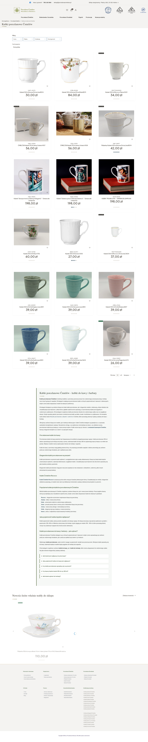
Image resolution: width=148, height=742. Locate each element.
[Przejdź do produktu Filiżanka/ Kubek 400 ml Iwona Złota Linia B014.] (116, 123)
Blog (24, 695)
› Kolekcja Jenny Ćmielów (88, 705)
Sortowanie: (16, 44)
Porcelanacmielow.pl (71, 735)
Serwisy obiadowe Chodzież (89, 675)
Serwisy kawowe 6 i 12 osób (69, 677)
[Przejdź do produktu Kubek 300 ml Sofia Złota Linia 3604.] (74, 338)
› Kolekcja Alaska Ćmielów (88, 708)
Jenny (43, 506)
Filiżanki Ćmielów (67, 678)
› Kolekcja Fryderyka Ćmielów (89, 701)
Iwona (43, 511)
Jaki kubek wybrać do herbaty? (52, 576)
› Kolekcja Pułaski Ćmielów (89, 718)
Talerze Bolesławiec (67, 697)
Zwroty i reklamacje (47, 691)
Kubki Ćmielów (66, 680)
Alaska (43, 499)
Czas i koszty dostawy (28, 677)
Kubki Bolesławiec (67, 691)
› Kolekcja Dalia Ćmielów (88, 699)
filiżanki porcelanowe (56, 416)
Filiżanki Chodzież (87, 677)
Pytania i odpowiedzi (48, 695)
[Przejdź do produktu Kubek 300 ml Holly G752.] (31, 231)
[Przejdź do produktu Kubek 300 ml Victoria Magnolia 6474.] (116, 338)
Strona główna (5, 21)
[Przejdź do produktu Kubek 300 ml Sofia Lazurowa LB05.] (74, 285)
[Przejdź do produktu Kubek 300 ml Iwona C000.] (74, 231)
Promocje (89, 17)
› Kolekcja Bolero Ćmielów (89, 695)
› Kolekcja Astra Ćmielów (88, 693)
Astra (42, 504)
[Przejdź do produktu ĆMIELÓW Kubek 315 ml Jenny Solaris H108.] (74, 123)
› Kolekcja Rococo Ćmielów (89, 720)
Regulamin (46, 697)
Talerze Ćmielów (67, 682)
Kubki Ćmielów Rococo (46, 479)
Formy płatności (27, 675)
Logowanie (46, 675)
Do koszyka (28, 86)
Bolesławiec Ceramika (46, 17)
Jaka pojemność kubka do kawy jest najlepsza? (56, 561)
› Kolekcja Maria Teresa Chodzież (90, 715)
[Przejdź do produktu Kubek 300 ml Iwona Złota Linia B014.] (31, 70)
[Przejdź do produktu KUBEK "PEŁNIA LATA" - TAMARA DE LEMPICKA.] (116, 176)
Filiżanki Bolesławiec (68, 693)
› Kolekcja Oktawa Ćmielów (89, 716)
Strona (112, 375)
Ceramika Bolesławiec (69, 688)
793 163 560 (47, 2)
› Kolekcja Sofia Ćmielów (88, 722)
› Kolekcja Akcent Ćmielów (89, 691)
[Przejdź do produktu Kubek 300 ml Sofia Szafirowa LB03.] (31, 338)
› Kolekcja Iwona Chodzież (89, 703)
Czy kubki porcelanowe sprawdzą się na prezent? (57, 566)
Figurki (81, 17)
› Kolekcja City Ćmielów (88, 697)
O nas (24, 691)
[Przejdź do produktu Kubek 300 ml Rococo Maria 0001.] (116, 70)
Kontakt (25, 693)
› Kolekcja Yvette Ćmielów (88, 724)
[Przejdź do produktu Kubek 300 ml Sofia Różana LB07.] (116, 285)
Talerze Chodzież (87, 678)
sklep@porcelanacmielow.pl (62, 2)
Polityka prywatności (48, 693)
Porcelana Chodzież (66, 17)
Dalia (42, 502)
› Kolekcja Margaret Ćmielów (89, 713)
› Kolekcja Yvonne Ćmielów (89, 726)
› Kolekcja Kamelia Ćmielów (89, 706)
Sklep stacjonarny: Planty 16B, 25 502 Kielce (103, 2)
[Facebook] (30, 2)
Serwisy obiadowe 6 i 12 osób (69, 675)
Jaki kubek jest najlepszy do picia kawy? (54, 556)
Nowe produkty (100, 17)
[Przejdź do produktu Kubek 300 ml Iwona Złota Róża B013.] (74, 70)
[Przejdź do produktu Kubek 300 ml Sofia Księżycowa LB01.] (31, 285)
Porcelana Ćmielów (27, 17)
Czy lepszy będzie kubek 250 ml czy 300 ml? (55, 571)
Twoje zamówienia (47, 677)
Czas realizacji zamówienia (29, 678)
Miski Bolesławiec (67, 695)
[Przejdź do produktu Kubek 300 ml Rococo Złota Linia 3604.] (116, 231)
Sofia (42, 509)
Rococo (43, 497)
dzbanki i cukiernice (67, 416)
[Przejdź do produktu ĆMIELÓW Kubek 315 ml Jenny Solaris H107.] (31, 123)
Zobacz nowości (128, 595)
